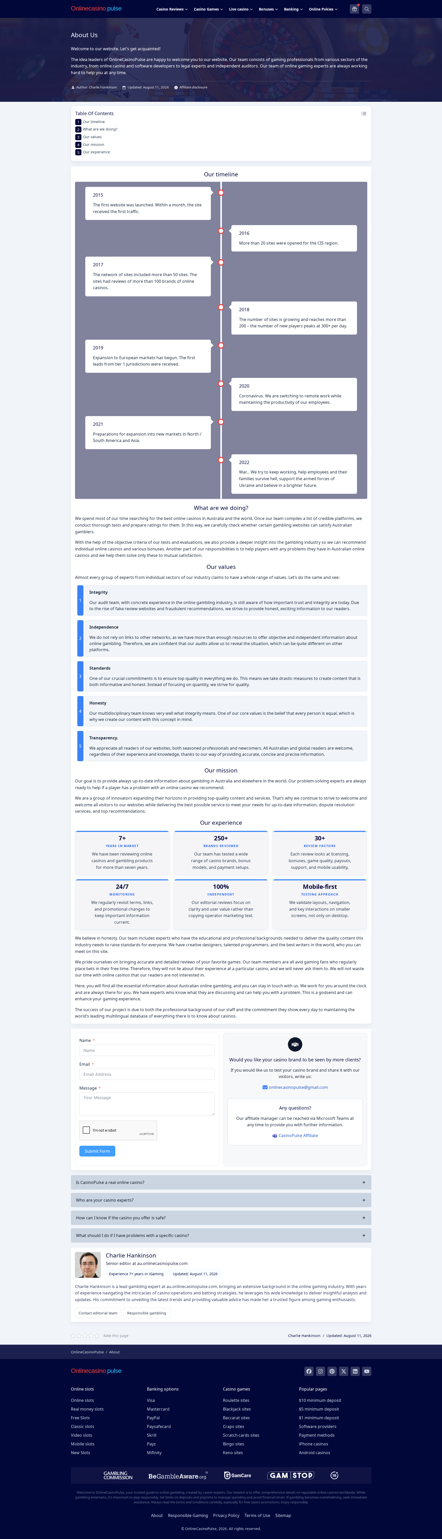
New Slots (80, 1452)
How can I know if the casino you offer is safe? (121, 1218)
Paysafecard (159, 1426)
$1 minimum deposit (319, 1418)
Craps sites (233, 1426)
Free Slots (80, 1418)
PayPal (153, 1418)
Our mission (93, 144)
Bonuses (266, 9)
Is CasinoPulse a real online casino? (110, 1182)
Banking (291, 9)
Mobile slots (83, 1444)
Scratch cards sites (241, 1435)
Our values (92, 136)
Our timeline (94, 121)
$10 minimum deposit (320, 1400)
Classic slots (82, 1426)
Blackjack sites (237, 1409)
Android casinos (314, 1452)
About (157, 1515)
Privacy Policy (226, 1515)
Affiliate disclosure (193, 87)
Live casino (239, 9)
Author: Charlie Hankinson (96, 87)
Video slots (81, 1435)
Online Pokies (321, 9)
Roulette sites (236, 1400)
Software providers (317, 1426)
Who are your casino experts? (105, 1200)
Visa (151, 1400)
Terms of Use (257, 1515)
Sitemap (283, 1515)
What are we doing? (100, 129)
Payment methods (317, 1435)
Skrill (151, 1435)
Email (84, 1064)
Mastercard (158, 1409)
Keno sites (233, 1452)
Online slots (82, 1400)
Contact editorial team (98, 1313)
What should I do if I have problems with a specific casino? (132, 1235)
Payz (151, 1444)
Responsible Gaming (188, 1515)
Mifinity (154, 1452)
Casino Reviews (170, 9)
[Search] (366, 9)
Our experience (96, 151)
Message (88, 1088)
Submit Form (97, 1151)
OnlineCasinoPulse (87, 1352)
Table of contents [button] (94, 113)
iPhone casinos (313, 1444)
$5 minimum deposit (319, 1409)
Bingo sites (233, 1444)
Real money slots (87, 1409)
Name (85, 1040)
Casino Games (206, 9)
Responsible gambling (146, 1313)
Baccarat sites (236, 1418)
